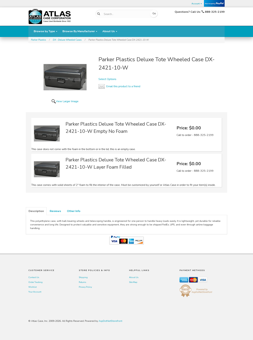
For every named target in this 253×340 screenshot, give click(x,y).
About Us (108, 31)
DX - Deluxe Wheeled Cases (67, 39)
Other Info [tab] (73, 211)
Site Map (133, 282)
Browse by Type (45, 31)
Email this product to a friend (123, 86)
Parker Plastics (38, 39)
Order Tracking (35, 282)
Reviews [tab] (55, 211)
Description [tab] (36, 211)
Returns (82, 282)
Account (196, 3)
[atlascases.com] (49, 16)
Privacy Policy (85, 287)
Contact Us (33, 277)
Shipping (83, 277)
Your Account (34, 291)
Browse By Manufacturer (79, 31)
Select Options (107, 79)
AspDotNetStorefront (110, 321)
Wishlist (32, 287)
